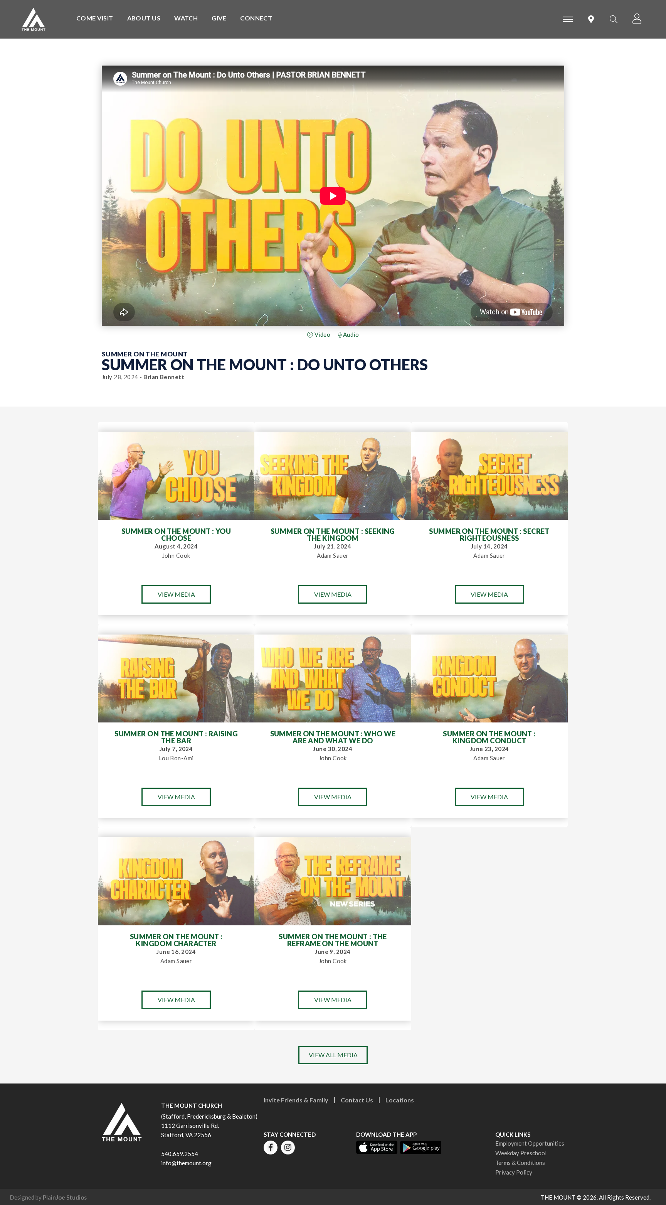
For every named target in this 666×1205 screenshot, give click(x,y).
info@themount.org (186, 1162)
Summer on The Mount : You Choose (176, 534)
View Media (176, 594)
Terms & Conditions (520, 1162)
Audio (350, 334)
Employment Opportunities (529, 1143)
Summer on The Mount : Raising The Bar (176, 737)
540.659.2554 (179, 1153)
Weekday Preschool (521, 1152)
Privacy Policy (513, 1172)
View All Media (333, 1054)
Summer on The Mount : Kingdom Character (176, 940)
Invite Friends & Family (296, 1100)
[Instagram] (288, 1147)
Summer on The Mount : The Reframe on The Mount (333, 940)
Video (321, 334)
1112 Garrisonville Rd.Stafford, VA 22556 (190, 1130)
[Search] (613, 19)
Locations (399, 1100)
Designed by (48, 1197)
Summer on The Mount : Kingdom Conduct (489, 737)
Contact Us (357, 1100)
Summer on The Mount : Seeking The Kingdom (333, 534)
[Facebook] (271, 1147)
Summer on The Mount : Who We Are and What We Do (333, 737)
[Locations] (591, 19)
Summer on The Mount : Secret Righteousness (489, 534)
